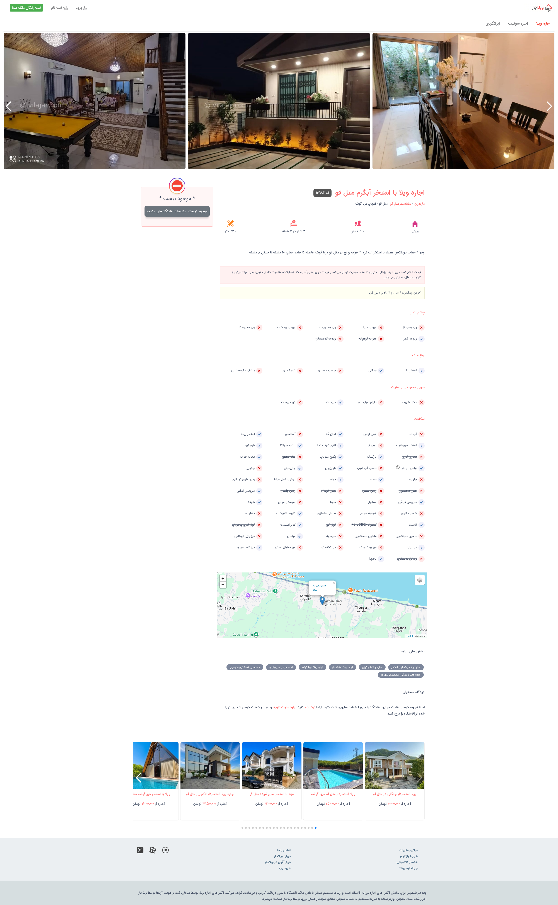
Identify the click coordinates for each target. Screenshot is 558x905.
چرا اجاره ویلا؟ (408, 868)
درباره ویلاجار (282, 856)
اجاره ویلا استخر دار (342, 667)
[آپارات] (153, 851)
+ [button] (222, 578)
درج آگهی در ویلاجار (278, 862)
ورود (79, 7)
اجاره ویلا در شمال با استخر (405, 667)
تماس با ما (284, 850)
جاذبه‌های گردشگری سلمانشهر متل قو (400, 675)
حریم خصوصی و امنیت (408, 387)
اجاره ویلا (543, 23)
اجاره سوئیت (518, 23)
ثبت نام (56, 7)
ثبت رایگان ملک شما (26, 7)
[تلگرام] (165, 851)
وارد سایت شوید (283, 707)
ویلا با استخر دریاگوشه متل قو (149, 794)
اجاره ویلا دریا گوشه (312, 667)
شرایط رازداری (409, 856)
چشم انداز (417, 312)
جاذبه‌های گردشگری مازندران (245, 667)
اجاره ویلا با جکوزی (372, 667)
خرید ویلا (285, 868)
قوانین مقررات (409, 850)
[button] (9, 106)
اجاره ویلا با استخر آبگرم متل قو (380, 192)
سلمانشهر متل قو (400, 203)
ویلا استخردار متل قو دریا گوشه (333, 794)
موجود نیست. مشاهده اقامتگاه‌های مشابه (177, 211)
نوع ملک (418, 355)
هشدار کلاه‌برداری (406, 862)
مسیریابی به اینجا (319, 588)
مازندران (419, 203)
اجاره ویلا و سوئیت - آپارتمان (539, 8)
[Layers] (420, 580)
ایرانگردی (493, 23)
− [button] (222, 584)
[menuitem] (81, 8)
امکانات (419, 419)
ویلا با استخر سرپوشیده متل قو (272, 794)
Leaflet (409, 636)
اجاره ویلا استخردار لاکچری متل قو (210, 794)
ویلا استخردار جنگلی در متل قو (395, 794)
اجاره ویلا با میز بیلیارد (281, 667)
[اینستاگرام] (140, 851)
